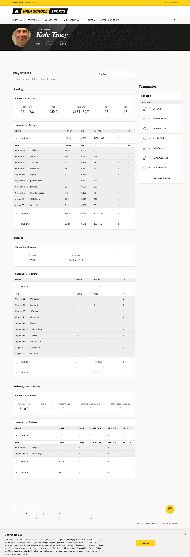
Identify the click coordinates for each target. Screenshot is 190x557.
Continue (145, 543)
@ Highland (27, 199)
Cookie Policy (51, 513)
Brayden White (157, 138)
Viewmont (27, 168)
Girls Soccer (50, 20)
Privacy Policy (35, 513)
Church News (30, 2)
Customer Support (47, 518)
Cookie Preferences (71, 513)
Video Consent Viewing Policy (21, 551)
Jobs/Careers (66, 518)
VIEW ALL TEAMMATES (161, 178)
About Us (16, 518)
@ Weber (26, 162)
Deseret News (17, 2)
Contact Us (29, 518)
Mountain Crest (29, 193)
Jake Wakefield (157, 128)
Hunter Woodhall (158, 157)
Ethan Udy (155, 108)
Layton (25, 174)
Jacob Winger (156, 148)
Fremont (26, 156)
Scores (109, 20)
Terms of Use (18, 513)
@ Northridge (28, 180)
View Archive (99, 518)
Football (32, 20)
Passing (16, 79)
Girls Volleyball (72, 20)
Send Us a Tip (83, 518)
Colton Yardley (157, 167)
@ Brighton (27, 150)
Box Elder (26, 205)
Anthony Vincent (158, 118)
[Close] (185, 534)
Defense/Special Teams (43, 79)
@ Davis (26, 186)
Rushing (26, 79)
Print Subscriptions (170, 2)
